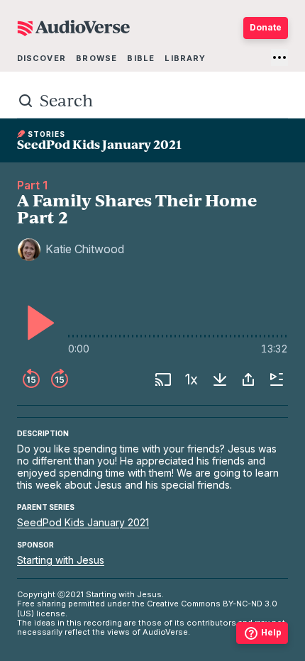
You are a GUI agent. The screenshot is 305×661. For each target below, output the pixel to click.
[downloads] (220, 379)
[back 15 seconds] (31, 379)
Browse (96, 58)
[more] (279, 57)
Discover (41, 58)
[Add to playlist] (276, 379)
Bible (141, 58)
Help (271, 632)
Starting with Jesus (60, 560)
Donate (266, 27)
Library (185, 58)
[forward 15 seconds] (59, 379)
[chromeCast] (163, 379)
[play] (36, 322)
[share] (248, 379)
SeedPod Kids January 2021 (83, 522)
